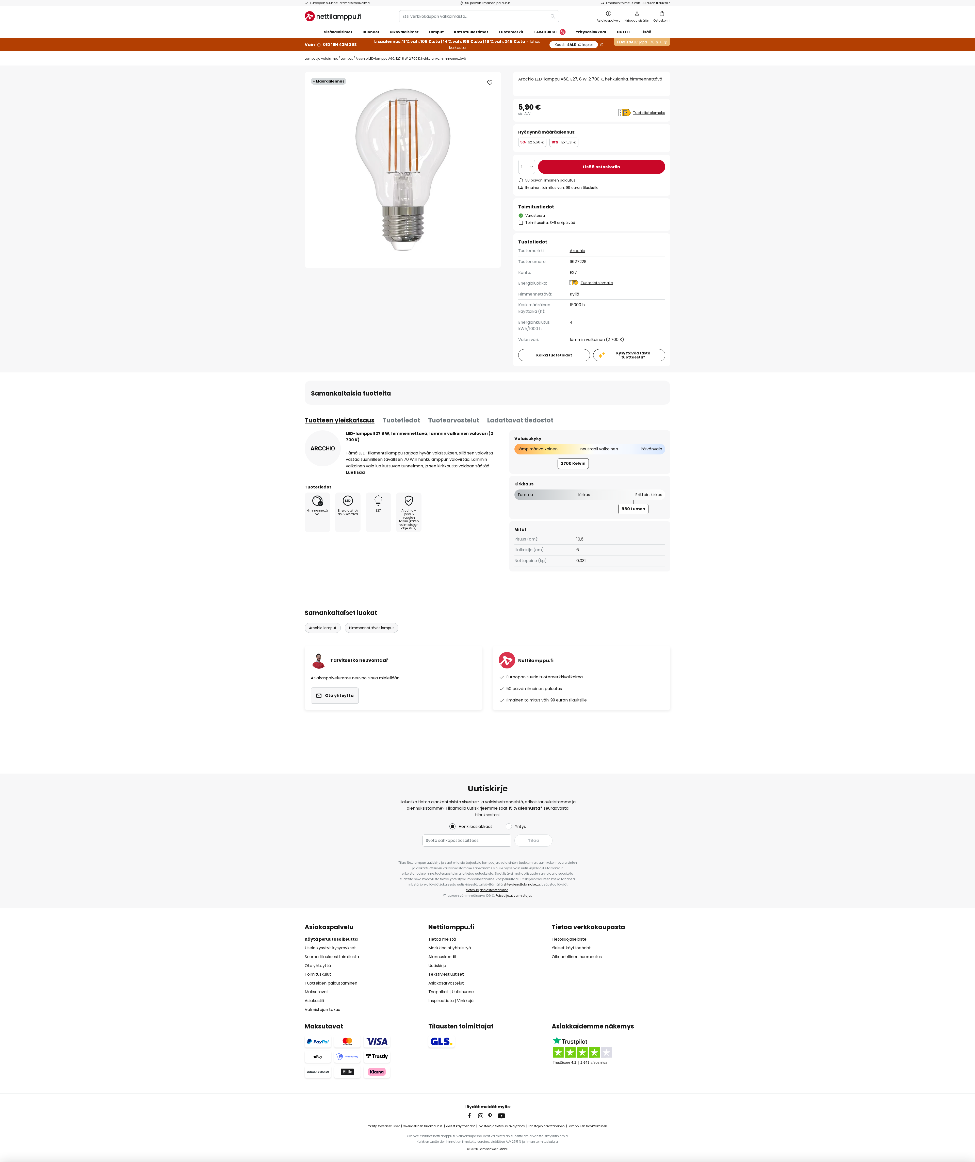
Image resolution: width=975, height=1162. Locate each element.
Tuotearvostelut (453, 420)
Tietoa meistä (442, 939)
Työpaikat (438, 992)
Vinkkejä (465, 1001)
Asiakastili (314, 1001)
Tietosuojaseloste (569, 939)
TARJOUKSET (546, 32)
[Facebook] (472, 1115)
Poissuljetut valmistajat (514, 895)
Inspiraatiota (441, 1001)
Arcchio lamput (322, 627)
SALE (574, 44)
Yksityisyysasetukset (384, 1126)
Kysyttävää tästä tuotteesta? (633, 355)
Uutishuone (463, 992)
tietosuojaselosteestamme (487, 890)
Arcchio (577, 251)
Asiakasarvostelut (446, 983)
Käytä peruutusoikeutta (331, 939)
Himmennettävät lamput (371, 627)
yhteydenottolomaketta (521, 884)
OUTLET (624, 32)
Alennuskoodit (442, 957)
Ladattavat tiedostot (520, 420)
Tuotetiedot (401, 420)
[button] (490, 83)
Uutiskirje (437, 966)
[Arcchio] (323, 448)
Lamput (347, 58)
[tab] (340, 420)
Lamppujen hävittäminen (587, 1126)
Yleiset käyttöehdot (571, 948)
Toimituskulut (318, 974)
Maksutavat (316, 992)
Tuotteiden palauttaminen (331, 983)
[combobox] (479, 16)
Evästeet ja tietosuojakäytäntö (501, 1126)
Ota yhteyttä (318, 966)
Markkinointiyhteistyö (449, 948)
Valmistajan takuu (322, 1009)
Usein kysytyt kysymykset (330, 948)
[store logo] (333, 16)
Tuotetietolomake (649, 112)
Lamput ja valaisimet (321, 58)
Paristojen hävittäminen (546, 1126)
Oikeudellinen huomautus (577, 957)
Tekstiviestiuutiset (446, 974)
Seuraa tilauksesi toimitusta (332, 957)
